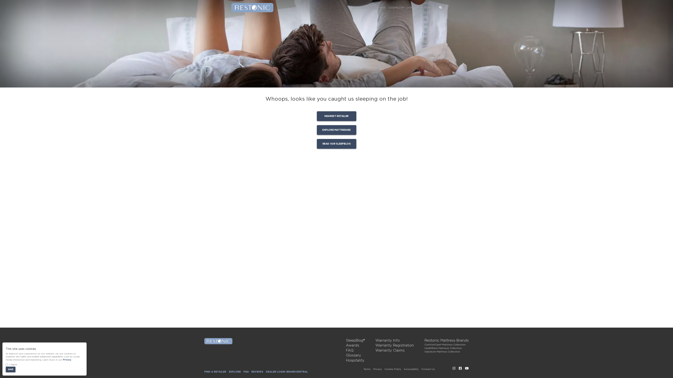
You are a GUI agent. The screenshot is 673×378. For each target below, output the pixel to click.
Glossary (353, 355)
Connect (430, 7)
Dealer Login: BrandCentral (287, 372)
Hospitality (355, 360)
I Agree (13, 364)
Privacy (377, 369)
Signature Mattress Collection (442, 352)
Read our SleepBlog (336, 144)
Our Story (414, 7)
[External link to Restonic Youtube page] (467, 368)
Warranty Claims (390, 350)
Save (10, 369)
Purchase (379, 7)
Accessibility (411, 369)
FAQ (350, 350)
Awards (352, 345)
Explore (235, 372)
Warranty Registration (394, 345)
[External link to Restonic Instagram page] (454, 368)
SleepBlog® (396, 7)
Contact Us (428, 369)
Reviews (257, 372)
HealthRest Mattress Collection (443, 348)
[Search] (440, 7)
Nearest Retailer (336, 116)
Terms (367, 369)
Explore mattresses (336, 130)
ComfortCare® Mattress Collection (445, 345)
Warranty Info (387, 340)
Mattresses (361, 7)
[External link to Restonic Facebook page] (460, 368)
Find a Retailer (215, 372)
